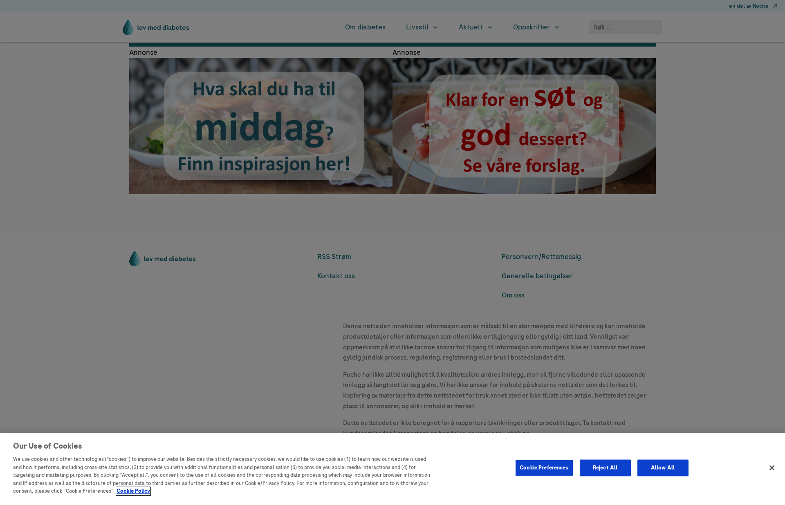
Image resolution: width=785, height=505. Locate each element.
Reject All (605, 467)
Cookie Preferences (544, 467)
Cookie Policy (133, 491)
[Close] (772, 468)
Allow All (663, 467)
